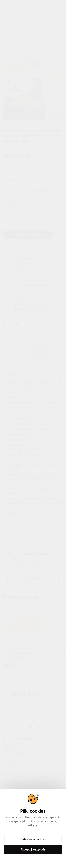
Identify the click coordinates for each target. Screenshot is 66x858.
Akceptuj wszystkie (33, 849)
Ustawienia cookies (33, 839)
